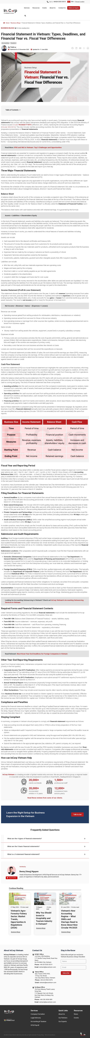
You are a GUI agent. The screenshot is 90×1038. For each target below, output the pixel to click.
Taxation (13, 43)
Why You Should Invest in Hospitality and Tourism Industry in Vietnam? (44, 918)
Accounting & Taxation (38, 1021)
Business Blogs (15, 23)
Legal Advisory (36, 1018)
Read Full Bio (12, 877)
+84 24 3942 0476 (46, 980)
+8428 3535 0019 (59, 1)
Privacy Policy (40, 1035)
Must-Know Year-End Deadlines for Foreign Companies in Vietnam (42, 654)
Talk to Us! (77, 814)
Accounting (5, 43)
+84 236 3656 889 (46, 999)
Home (7, 23)
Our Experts (63, 1021)
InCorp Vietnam (12, 12)
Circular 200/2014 (8, 127)
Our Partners (63, 1018)
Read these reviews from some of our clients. (45, 798)
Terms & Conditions (50, 1035)
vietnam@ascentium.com (47, 967)
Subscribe (66, 973)
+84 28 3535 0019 (46, 964)
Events (76, 1018)
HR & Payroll (35, 1025)
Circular (22, 125)
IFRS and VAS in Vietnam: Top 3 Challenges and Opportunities (38, 147)
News (76, 1014)
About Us (62, 1014)
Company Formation (38, 1014)
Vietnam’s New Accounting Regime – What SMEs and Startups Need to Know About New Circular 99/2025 (69, 919)
